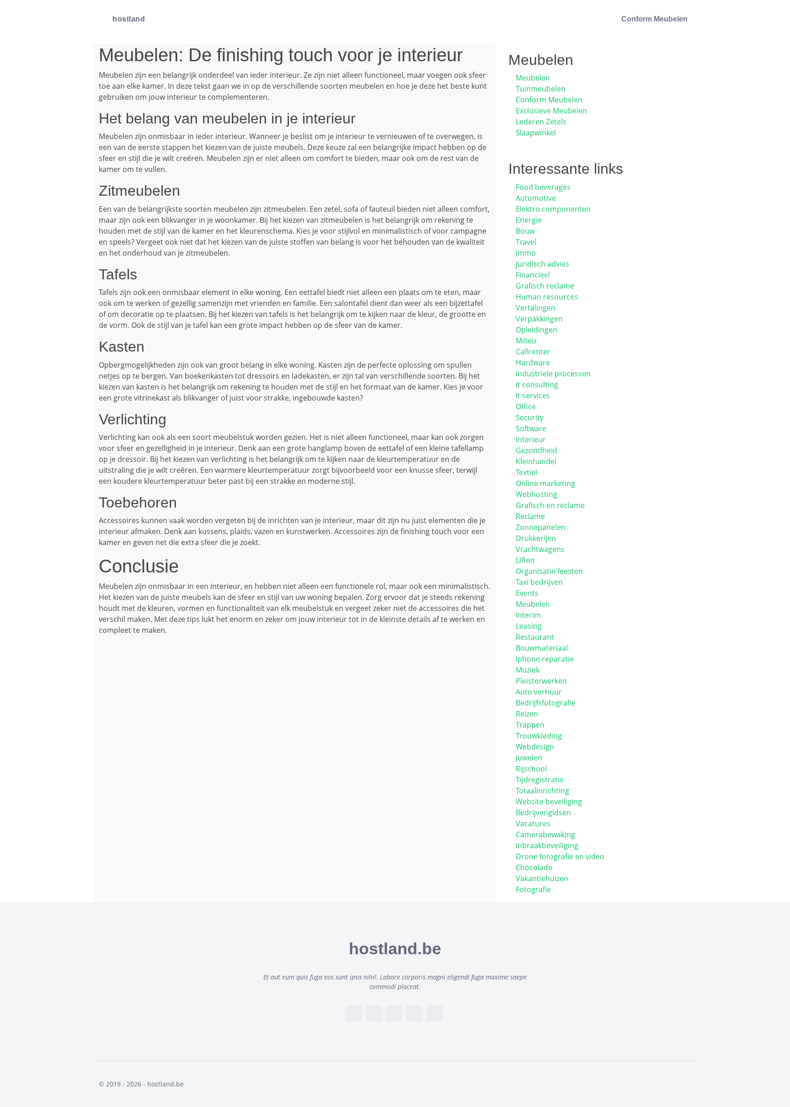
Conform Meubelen (654, 19)
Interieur (531, 439)
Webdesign (535, 747)
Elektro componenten (553, 209)
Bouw (525, 231)
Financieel (533, 275)
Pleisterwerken (541, 681)
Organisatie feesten (549, 571)
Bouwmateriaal (542, 648)
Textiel (526, 472)
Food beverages (543, 187)
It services (533, 395)
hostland (128, 19)
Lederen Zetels (541, 122)
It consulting (537, 385)
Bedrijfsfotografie (546, 703)
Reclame (530, 516)
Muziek (527, 670)
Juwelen (529, 758)
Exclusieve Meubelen (551, 111)
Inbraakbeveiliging (547, 845)
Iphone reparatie (545, 659)
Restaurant (535, 637)
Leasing (529, 626)
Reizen (527, 714)
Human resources (547, 297)
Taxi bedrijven (539, 582)
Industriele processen (553, 374)
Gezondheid (536, 450)
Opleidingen (536, 330)
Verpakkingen (539, 319)
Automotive (536, 198)
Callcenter (533, 352)
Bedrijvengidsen (543, 813)
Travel (526, 242)
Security (530, 417)
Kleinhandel (536, 461)
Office (526, 406)
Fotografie (533, 889)
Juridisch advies (542, 264)
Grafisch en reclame (550, 505)
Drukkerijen (536, 538)
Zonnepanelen (541, 527)
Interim (528, 615)
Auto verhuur (539, 692)
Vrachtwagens (540, 549)
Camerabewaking (545, 834)
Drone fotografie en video (560, 856)
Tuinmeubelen (541, 89)
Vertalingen (535, 308)
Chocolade (534, 867)
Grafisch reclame (545, 286)
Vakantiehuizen (542, 878)
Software (531, 428)
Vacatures (533, 823)
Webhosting (536, 494)
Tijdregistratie (540, 780)
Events (527, 593)
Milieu (526, 341)
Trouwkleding (539, 736)
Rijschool (531, 769)
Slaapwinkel (536, 133)
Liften (525, 560)
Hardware (533, 363)
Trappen (530, 725)
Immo (526, 253)
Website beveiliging (549, 802)
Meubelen (533, 78)
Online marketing (545, 483)
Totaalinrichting (542, 791)
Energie (529, 220)
